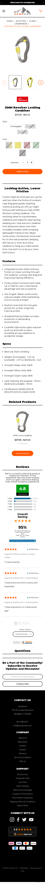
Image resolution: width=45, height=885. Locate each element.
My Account (22, 774)
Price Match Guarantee (22, 3)
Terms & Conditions (22, 757)
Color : (5, 139)
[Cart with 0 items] (40, 11)
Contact (22, 746)
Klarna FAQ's (22, 805)
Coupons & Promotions (22, 794)
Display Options (25, 629)
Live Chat (22, 782)
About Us (22, 738)
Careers (22, 749)
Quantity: (15, 162)
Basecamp (22, 742)
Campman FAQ (22, 778)
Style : (5, 121)
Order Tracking (22, 786)
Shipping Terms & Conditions (22, 802)
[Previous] (1, 2)
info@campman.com (22, 725)
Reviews (22, 753)
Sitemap (24, 868)
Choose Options (22, 453)
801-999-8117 (22, 722)
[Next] (43, 2)
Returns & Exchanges (22, 790)
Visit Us (22, 761)
